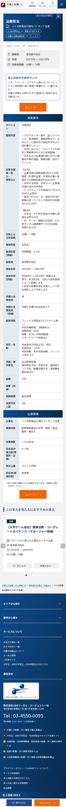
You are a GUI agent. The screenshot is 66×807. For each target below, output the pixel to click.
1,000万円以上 (14, 31)
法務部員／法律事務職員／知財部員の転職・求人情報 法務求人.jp (34, 743)
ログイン (52, 6)
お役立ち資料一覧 (11, 642)
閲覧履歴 (32, 6)
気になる (42, 6)
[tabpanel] (33, 544)
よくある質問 (9, 655)
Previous (3, 546)
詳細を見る (45, 565)
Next (62, 546)
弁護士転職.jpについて (13, 650)
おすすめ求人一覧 (11, 646)
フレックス (33, 36)
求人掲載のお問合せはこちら (16, 778)
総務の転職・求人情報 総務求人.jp (22, 751)
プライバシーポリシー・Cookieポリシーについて (26, 768)
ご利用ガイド (9, 659)
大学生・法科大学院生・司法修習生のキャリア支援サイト (33, 735)
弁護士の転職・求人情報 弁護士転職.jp (24, 729)
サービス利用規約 (11, 773)
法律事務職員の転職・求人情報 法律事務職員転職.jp (30, 757)
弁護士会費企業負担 (16, 36)
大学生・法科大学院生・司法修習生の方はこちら (25, 664)
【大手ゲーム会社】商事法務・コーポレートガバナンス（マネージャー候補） (32, 529)
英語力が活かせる (32, 31)
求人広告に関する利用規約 (15, 783)
